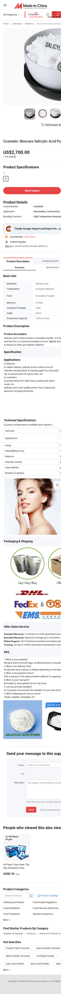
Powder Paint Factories (17, 948)
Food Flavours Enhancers (46, 908)
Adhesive (29, 23)
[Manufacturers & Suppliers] (30, 5)
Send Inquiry (32, 190)
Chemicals (16, 23)
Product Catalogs (49, 895)
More (6, 919)
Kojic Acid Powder (15, 963)
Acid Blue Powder (45, 955)
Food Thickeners (11, 913)
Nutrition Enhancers (43, 913)
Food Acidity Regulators (45, 902)
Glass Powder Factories (48, 948)
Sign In (8, 246)
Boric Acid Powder (40, 963)
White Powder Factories (18, 955)
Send (31, 809)
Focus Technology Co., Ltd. (41, 981)
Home (6, 23)
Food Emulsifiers (11, 908)
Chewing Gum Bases (13, 902)
